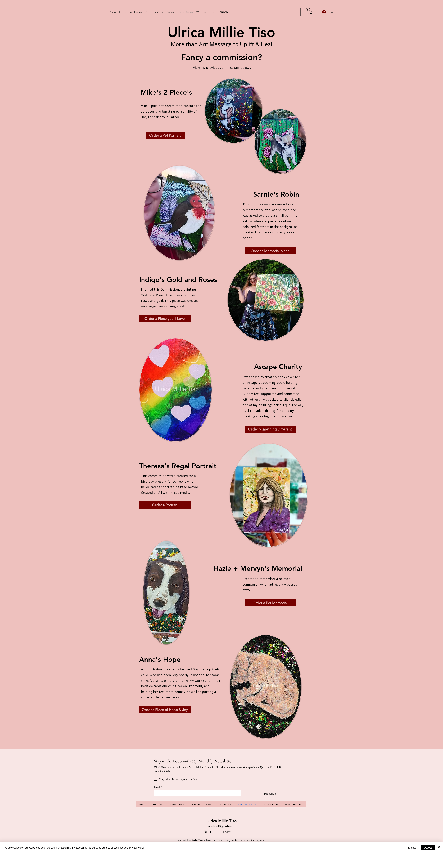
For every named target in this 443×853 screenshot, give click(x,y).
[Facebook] (210, 832)
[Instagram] (205, 832)
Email (158, 786)
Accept (428, 847)
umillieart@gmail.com (220, 826)
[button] (309, 11)
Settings (412, 847)
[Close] (439, 847)
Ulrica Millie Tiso (222, 821)
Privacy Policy (136, 847)
